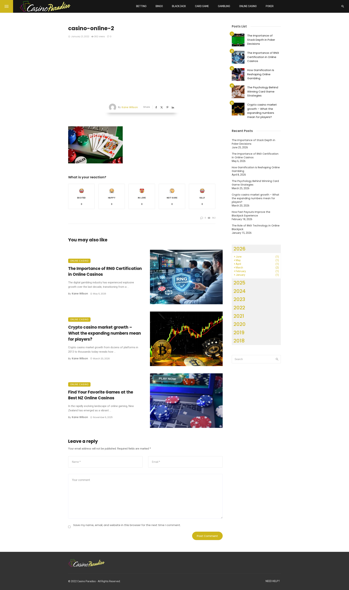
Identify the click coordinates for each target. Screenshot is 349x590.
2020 (240, 324)
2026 (240, 248)
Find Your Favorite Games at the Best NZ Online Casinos (100, 395)
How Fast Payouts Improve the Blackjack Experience (251, 213)
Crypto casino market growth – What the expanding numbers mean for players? (104, 333)
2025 (239, 282)
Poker (270, 6)
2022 (239, 307)
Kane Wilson (130, 107)
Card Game (202, 6)
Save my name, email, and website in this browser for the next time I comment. (127, 525)
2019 (239, 332)
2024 (240, 291)
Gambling (224, 6)
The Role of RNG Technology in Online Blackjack (256, 227)
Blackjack (179, 6)
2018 (239, 340)
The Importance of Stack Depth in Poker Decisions (261, 40)
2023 (239, 299)
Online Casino (248, 6)
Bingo (159, 6)
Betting (141, 6)
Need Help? (273, 581)
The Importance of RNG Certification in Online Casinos (105, 271)
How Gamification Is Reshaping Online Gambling (260, 74)
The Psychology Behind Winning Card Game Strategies (262, 91)
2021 (239, 316)
